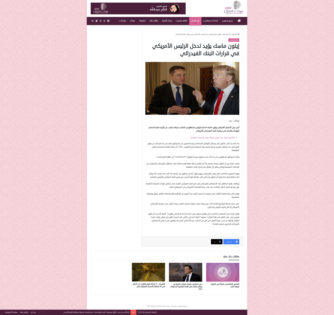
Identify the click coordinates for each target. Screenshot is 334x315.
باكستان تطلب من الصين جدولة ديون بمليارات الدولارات (212, 137)
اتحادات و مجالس (211, 20)
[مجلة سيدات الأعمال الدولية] (233, 7)
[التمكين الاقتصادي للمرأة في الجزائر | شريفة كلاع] (222, 272)
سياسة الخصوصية (11, 312)
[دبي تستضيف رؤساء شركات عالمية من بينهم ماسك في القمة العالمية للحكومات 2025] (185, 272)
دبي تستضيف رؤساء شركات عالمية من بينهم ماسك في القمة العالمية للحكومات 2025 (186, 286)
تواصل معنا (24, 312)
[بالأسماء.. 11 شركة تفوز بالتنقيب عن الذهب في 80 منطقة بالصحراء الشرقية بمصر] (148, 272)
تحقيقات (142, 20)
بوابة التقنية (167, 20)
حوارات (132, 20)
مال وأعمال (195, 20)
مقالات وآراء (153, 20)
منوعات (123, 20)
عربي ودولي (228, 20)
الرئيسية (235, 34)
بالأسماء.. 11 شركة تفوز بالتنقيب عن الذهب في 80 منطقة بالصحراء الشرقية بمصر (148, 285)
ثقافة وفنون (182, 20)
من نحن (33, 312)
